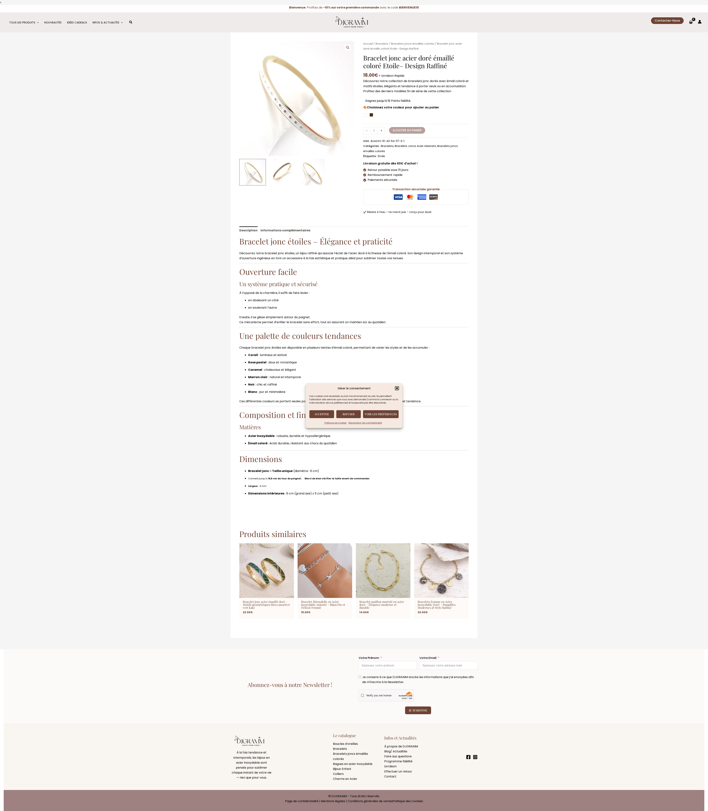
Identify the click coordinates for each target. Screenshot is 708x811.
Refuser (349, 414)
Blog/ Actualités (395, 751)
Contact (390, 776)
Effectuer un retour (398, 771)
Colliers (338, 774)
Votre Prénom (369, 658)
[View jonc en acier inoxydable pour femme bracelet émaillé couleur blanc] (252, 172)
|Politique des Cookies (407, 801)
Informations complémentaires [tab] (285, 230)
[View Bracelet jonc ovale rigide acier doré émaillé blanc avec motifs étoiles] (311, 172)
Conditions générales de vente (370, 801)
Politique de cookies (335, 422)
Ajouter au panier (407, 130)
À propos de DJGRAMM (401, 746)
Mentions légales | (334, 801)
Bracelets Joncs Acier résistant (415, 146)
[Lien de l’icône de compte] (700, 22)
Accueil (368, 44)
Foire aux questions (398, 756)
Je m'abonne (418, 710)
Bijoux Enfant (342, 769)
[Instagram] (475, 757)
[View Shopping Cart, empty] (690, 22)
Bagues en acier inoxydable (352, 764)
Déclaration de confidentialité (365, 422)
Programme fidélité (398, 761)
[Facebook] (468, 757)
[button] (397, 388)
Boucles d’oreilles (345, 744)
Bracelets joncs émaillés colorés (412, 44)
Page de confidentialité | (303, 801)
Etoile (381, 156)
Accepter (322, 414)
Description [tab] (248, 230)
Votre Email (427, 658)
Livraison (390, 766)
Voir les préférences (381, 414)
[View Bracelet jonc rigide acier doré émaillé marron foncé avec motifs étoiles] (282, 172)
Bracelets (382, 44)
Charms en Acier (345, 779)
